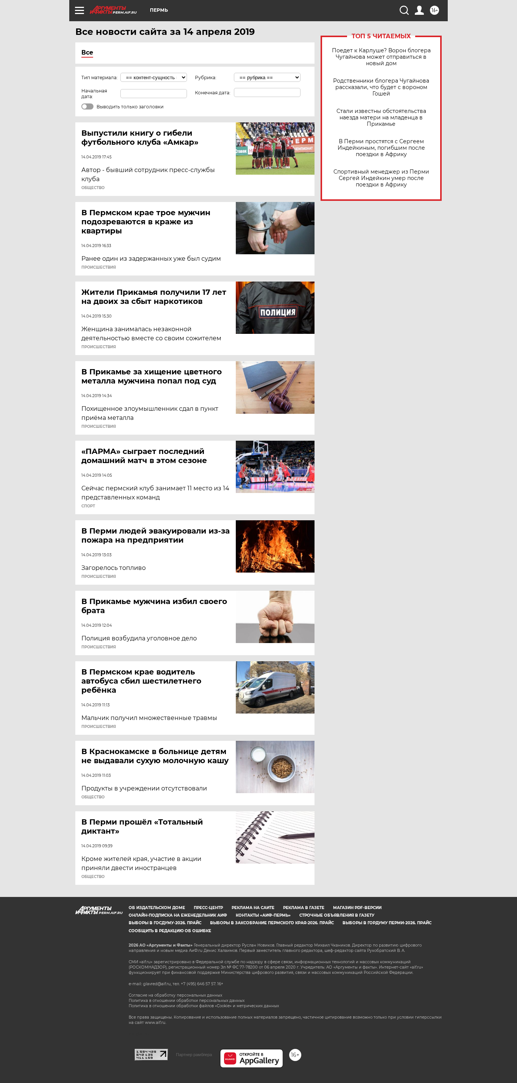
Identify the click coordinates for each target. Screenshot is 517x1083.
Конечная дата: (212, 92)
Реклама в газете (303, 907)
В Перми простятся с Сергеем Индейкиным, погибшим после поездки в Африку (381, 148)
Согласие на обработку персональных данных (175, 995)
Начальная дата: (94, 93)
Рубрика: (205, 77)
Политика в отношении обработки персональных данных (186, 1000)
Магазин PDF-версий (357, 907)
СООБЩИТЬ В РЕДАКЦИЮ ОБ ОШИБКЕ (170, 930)
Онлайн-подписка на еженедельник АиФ (178, 915)
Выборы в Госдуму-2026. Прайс (165, 922)
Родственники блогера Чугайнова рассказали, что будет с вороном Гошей (381, 87)
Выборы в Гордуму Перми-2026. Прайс (387, 922)
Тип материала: (99, 77)
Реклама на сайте (253, 907)
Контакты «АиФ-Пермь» (263, 915)
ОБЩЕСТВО (92, 188)
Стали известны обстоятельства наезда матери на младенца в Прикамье (381, 117)
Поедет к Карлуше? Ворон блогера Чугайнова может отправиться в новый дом (381, 57)
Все (87, 52)
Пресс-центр (208, 907)
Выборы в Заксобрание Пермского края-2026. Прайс (272, 922)
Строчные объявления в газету (336, 915)
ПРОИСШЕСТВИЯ (98, 267)
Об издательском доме (157, 907)
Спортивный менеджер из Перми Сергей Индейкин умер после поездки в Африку (381, 178)
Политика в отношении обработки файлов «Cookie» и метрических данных (204, 1005)
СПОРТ (88, 506)
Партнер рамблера (194, 1054)
